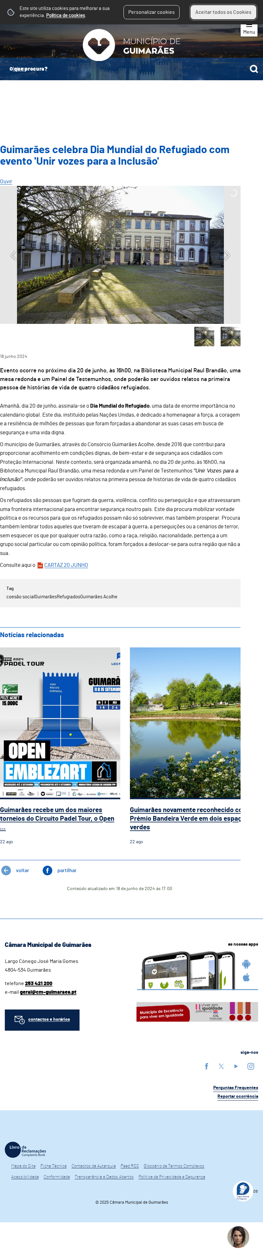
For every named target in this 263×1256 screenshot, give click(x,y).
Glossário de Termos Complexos (174, 1166)
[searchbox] (131, 69)
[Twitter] (221, 1066)
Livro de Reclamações (25, 1150)
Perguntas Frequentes (235, 1088)
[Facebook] (206, 1066)
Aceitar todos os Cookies (223, 12)
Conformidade (57, 1177)
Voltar (22, 870)
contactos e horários (49, 1019)
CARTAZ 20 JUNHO (66, 565)
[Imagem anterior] (13, 255)
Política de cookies (65, 15)
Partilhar (67, 870)
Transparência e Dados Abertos (104, 1177)
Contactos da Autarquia (94, 1166)
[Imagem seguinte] (227, 255)
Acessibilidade (25, 1177)
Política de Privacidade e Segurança (172, 1177)
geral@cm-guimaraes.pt (48, 992)
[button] (204, 337)
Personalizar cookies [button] (151, 12)
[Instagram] (250, 1066)
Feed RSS (130, 1166)
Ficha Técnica (53, 1166)
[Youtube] (236, 1066)
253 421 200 (38, 983)
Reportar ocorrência (237, 1096)
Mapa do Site (23, 1166)
